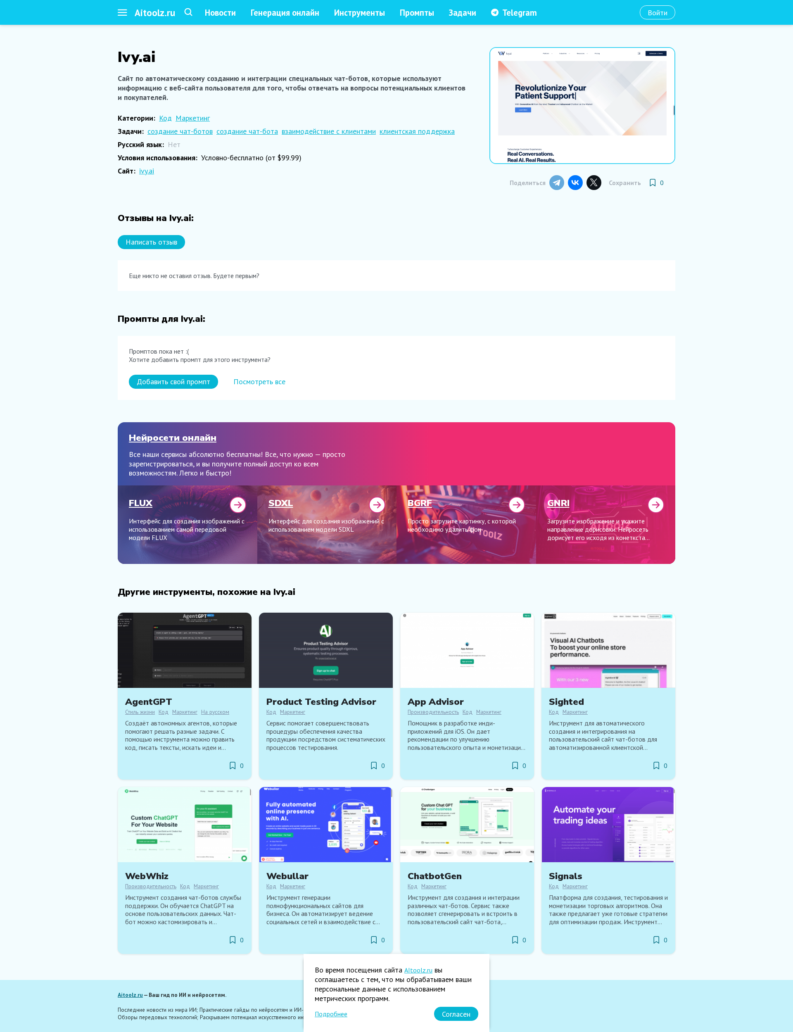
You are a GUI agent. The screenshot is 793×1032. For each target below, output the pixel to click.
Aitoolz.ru (155, 13)
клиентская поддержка (417, 131)
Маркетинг (193, 118)
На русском (215, 712)
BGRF (420, 503)
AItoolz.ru (418, 970)
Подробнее (331, 1014)
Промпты (417, 12)
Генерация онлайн (285, 12)
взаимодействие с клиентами (329, 131)
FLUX (140, 503)
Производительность (433, 712)
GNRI (558, 503)
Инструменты (359, 12)
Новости (220, 12)
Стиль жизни (140, 712)
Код (165, 118)
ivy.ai (146, 171)
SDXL (280, 503)
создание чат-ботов (180, 131)
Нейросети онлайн (172, 437)
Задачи (462, 12)
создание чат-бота (247, 131)
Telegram (519, 12)
